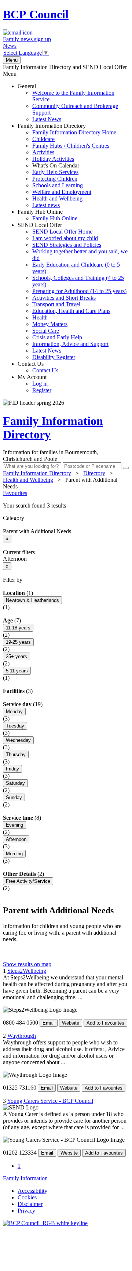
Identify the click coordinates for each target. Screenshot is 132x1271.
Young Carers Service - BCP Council (50, 1101)
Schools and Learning (57, 185)
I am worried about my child (65, 238)
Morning (14, 853)
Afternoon (16, 839)
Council (36, 14)
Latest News (46, 119)
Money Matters (49, 324)
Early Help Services (55, 172)
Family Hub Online (47, 215)
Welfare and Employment (61, 192)
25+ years (16, 656)
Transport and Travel (56, 304)
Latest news (46, 205)
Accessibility (32, 1191)
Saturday (15, 783)
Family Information (25, 1178)
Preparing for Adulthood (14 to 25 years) (79, 291)
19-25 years (18, 642)
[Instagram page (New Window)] (58, 1178)
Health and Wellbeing (57, 198)
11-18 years (18, 628)
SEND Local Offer (73, 291)
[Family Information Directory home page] (45, 1223)
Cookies (27, 1197)
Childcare (43, 139)
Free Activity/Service (28, 881)
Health (40, 317)
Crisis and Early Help (57, 337)
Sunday (14, 797)
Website (70, 1023)
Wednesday (18, 740)
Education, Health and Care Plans (71, 311)
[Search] (126, 468)
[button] (66, 505)
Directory (94, 473)
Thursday (16, 754)
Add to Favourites (105, 1023)
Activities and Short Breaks (64, 298)
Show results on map (27, 964)
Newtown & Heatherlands (32, 600)
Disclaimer (30, 1204)
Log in (40, 383)
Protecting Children (54, 179)
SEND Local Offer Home (62, 231)
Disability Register (53, 357)
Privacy (26, 1210)
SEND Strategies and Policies (66, 245)
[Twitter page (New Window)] (53, 1178)
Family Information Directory (67, 165)
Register (41, 390)
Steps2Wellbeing (26, 971)
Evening (14, 825)
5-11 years (17, 671)
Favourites (15, 493)
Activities (43, 152)
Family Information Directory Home (74, 132)
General (68, 102)
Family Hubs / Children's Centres (70, 145)
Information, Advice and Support (70, 344)
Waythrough (21, 1036)
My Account (34, 383)
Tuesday (15, 726)
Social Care (45, 331)
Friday (12, 769)
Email (49, 1023)
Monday (14, 711)
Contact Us (38, 367)
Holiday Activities (53, 159)
